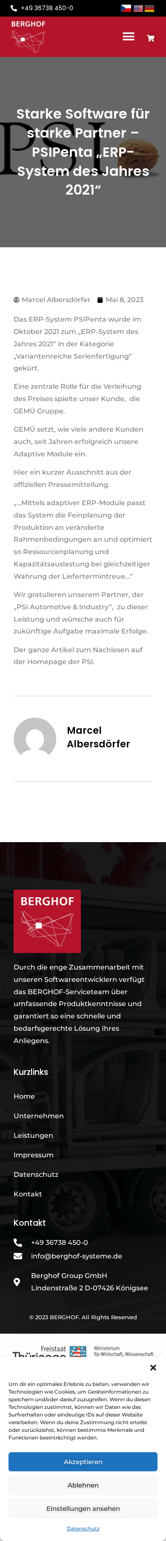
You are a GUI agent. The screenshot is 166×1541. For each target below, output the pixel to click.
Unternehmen (39, 1116)
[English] (138, 8)
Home (24, 1096)
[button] (153, 1367)
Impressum (34, 1155)
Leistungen (33, 1135)
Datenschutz (83, 1528)
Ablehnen (83, 1485)
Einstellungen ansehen (83, 1508)
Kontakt (28, 1194)
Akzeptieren (83, 1462)
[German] (149, 8)
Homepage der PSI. (61, 662)
